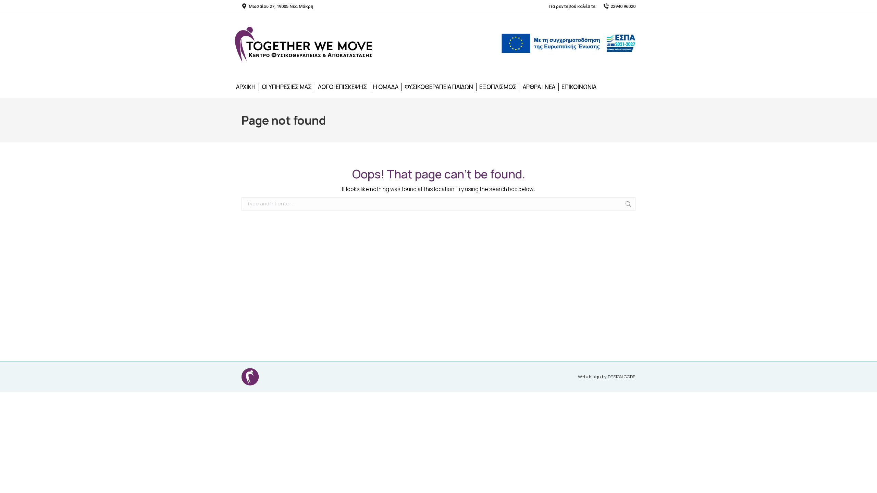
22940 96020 (622, 6)
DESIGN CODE (621, 377)
